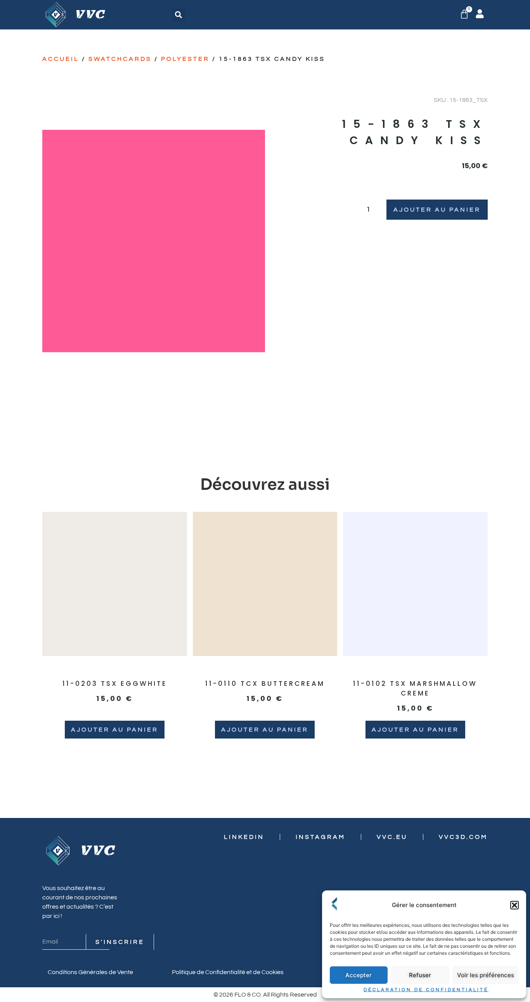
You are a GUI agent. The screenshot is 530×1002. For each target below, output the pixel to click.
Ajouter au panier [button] (114, 730)
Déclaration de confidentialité (426, 990)
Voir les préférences (485, 975)
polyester (185, 59)
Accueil (60, 59)
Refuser (420, 975)
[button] (514, 905)
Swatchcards (120, 59)
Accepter (358, 975)
